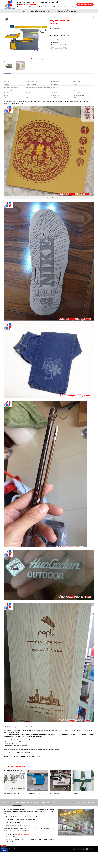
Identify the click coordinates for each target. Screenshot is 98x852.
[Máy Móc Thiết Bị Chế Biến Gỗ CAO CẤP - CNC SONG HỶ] (9, 4)
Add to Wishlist (54, 42)
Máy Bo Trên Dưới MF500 (56, 793)
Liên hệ (73, 11)
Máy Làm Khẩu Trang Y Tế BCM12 (12, 793)
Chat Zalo (3, 848)
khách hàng (65, 11)
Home (51, 18)
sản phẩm (42, 11)
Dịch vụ (50, 11)
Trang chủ (25, 11)
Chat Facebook (4, 850)
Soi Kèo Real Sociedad (36, 848)
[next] (45, 38)
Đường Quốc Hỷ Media (17, 848)
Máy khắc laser (71, 18)
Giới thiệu (34, 11)
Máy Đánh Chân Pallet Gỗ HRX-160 (35, 793)
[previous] (7, 38)
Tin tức (57, 11)
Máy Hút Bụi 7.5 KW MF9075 (80, 793)
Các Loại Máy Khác (60, 18)
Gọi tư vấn (3, 845)
